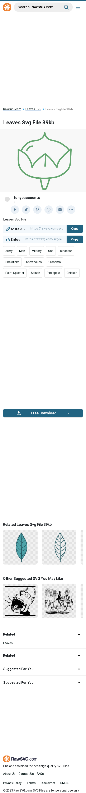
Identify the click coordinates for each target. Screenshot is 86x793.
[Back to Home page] (7, 8)
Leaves (8, 643)
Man (22, 251)
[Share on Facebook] (15, 209)
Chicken (72, 273)
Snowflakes (34, 262)
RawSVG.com (12, 109)
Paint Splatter (14, 273)
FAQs (40, 773)
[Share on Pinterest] (37, 209)
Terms (31, 783)
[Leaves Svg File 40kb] (59, 546)
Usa (50, 251)
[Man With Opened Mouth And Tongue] (20, 600)
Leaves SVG (33, 109)
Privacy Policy (12, 783)
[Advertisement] (43, 58)
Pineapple (53, 273)
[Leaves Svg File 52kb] (20, 546)
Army (9, 251)
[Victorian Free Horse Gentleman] (59, 600)
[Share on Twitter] (26, 209)
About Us (9, 773)
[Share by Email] (60, 209)
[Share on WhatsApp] (48, 209)
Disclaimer (48, 783)
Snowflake (12, 262)
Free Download (43, 413)
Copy (74, 228)
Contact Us (26, 773)
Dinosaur (66, 251)
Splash (35, 273)
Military (37, 251)
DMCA (64, 783)
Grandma (54, 262)
